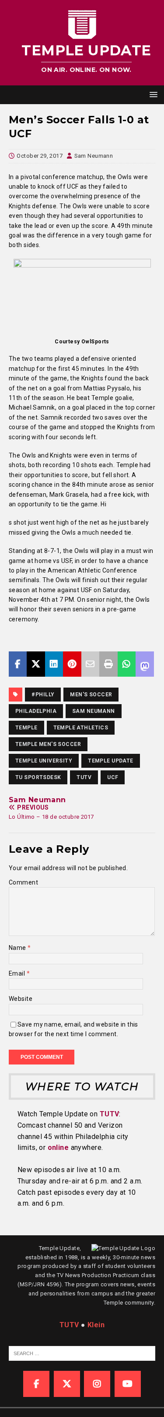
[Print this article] (108, 664)
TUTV (84, 777)
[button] (152, 94)
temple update (110, 761)
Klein (96, 1325)
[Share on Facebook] (18, 664)
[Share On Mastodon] (145, 664)
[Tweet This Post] (36, 664)
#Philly (42, 695)
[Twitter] (67, 1384)
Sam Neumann (93, 156)
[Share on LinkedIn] (54, 664)
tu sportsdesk (38, 777)
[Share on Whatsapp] (127, 664)
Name (18, 947)
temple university (43, 761)
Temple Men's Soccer (48, 744)
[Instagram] (97, 1384)
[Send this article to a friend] (90, 664)
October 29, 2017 (40, 156)
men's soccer (91, 695)
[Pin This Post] (72, 664)
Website (20, 998)
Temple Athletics (80, 728)
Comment (23, 882)
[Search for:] (86, 1352)
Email (18, 973)
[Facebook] (36, 1384)
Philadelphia (35, 711)
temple (26, 728)
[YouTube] (128, 1384)
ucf (112, 777)
